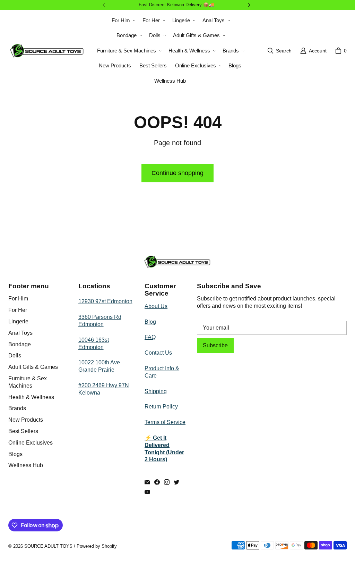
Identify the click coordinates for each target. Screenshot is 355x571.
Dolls (14, 355)
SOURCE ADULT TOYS (48, 546)
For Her (17, 310)
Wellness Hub (25, 465)
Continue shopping (177, 172)
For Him (18, 298)
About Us (156, 306)
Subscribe (215, 345)
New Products (25, 420)
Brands (17, 408)
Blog (150, 322)
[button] (122, 20)
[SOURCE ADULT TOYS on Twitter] (176, 482)
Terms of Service (165, 422)
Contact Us (158, 353)
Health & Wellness (31, 397)
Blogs (15, 454)
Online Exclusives (30, 443)
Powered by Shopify (97, 546)
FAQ (150, 337)
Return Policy (161, 406)
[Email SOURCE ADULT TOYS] (147, 482)
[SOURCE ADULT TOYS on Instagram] (167, 482)
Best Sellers (23, 431)
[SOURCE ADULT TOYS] (47, 50)
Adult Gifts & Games (33, 367)
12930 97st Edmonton (105, 301)
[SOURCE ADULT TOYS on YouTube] (147, 492)
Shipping (156, 391)
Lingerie (18, 321)
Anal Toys (20, 333)
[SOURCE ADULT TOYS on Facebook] (157, 482)
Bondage (19, 344)
